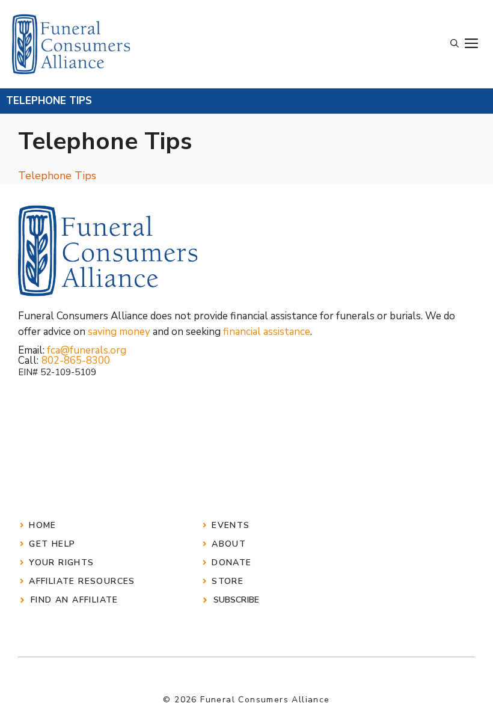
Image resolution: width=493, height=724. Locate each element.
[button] (454, 44)
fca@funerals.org (86, 350)
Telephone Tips (57, 175)
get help (52, 544)
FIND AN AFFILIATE (74, 600)
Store (227, 581)
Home (43, 525)
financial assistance (266, 332)
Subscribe (236, 600)
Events (231, 525)
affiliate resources (82, 581)
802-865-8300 (75, 360)
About (229, 544)
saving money (119, 332)
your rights (61, 562)
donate (231, 562)
